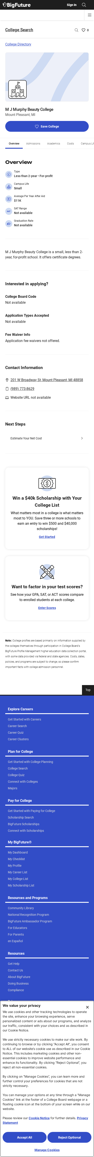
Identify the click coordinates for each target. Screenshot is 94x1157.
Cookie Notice (39, 1118)
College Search (19, 29)
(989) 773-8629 (22, 389)
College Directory (18, 44)
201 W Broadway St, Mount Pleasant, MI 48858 (46, 380)
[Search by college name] (76, 30)
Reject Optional (69, 1137)
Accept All (24, 1137)
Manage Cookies (47, 1150)
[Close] (87, 1007)
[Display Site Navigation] (89, 15)
